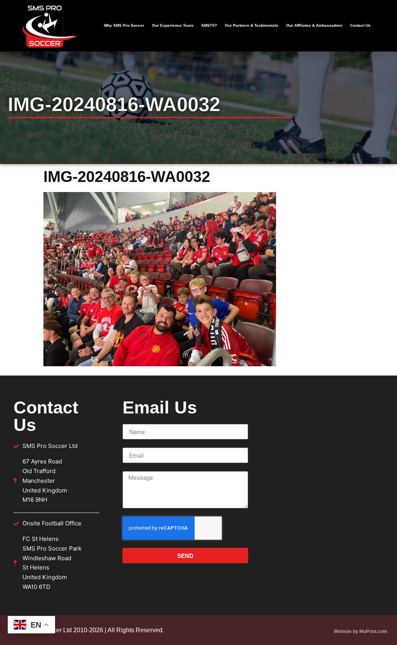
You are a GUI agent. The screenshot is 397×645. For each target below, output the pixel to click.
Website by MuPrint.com (360, 631)
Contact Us (360, 25)
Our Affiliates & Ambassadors (314, 25)
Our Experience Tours (172, 25)
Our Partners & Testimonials (251, 25)
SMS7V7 (209, 25)
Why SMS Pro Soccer (124, 25)
